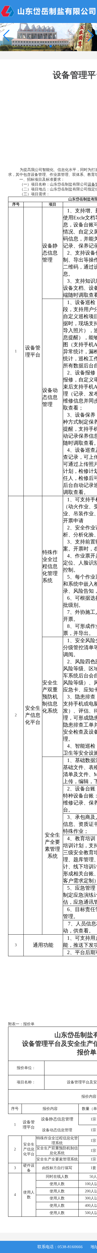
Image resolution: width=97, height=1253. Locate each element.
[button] (90, 36)
